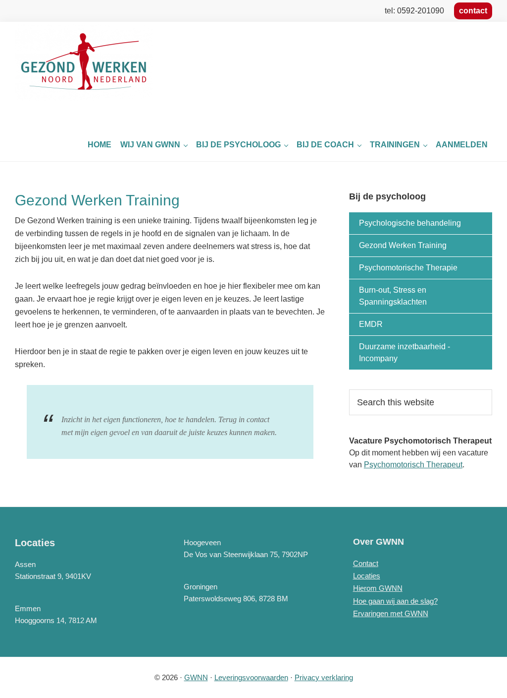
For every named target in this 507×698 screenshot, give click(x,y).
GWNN (196, 677)
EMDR (371, 324)
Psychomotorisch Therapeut (413, 464)
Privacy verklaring (324, 677)
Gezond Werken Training (403, 245)
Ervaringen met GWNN (390, 613)
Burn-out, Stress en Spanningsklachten (393, 296)
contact (473, 10)
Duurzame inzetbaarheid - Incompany (404, 352)
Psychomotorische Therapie (408, 267)
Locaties (366, 575)
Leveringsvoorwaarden (251, 677)
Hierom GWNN (378, 588)
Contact (365, 563)
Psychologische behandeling (410, 223)
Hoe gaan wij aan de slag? (395, 601)
